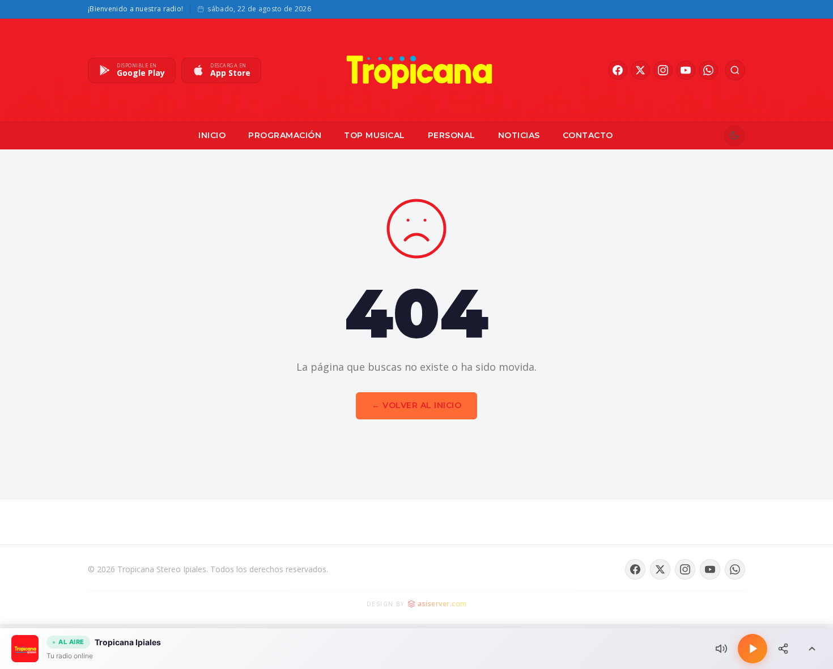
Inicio (212, 135)
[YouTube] (685, 70)
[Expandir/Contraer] (812, 648)
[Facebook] (617, 70)
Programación (284, 135)
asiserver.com (442, 603)
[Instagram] (663, 70)
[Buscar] (735, 70)
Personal (451, 135)
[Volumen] (721, 648)
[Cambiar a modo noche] (734, 136)
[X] (640, 70)
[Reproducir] (752, 648)
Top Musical (374, 135)
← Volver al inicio (416, 405)
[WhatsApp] (708, 70)
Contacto (588, 135)
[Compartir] (783, 648)
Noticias (519, 135)
